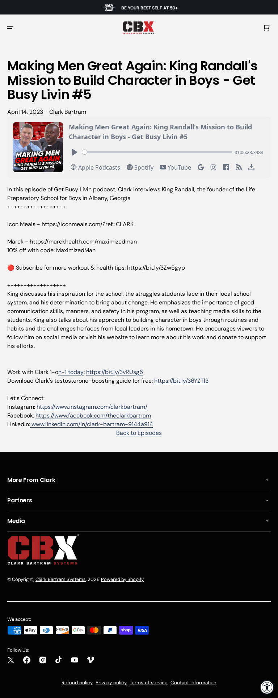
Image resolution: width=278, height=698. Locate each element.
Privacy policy (111, 683)
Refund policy (77, 683)
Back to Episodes (139, 433)
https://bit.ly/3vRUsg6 (114, 372)
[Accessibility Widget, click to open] (267, 687)
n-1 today (71, 372)
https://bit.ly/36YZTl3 (181, 381)
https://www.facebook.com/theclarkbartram (93, 415)
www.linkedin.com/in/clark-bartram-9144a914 (91, 424)
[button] (10, 28)
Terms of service (149, 683)
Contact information (193, 683)
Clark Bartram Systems (60, 579)
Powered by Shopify (122, 579)
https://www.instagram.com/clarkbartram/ (92, 407)
